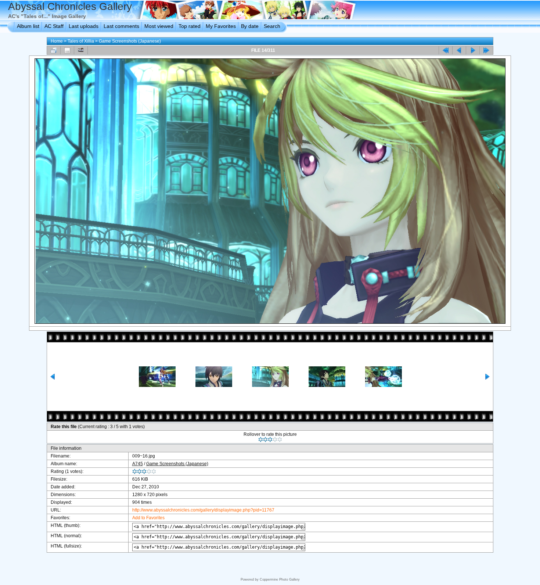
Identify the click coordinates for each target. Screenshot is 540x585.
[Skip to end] (486, 50)
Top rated (190, 26)
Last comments (121, 26)
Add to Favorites (148, 517)
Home (57, 41)
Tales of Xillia (81, 41)
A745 (137, 463)
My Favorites (221, 26)
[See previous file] (459, 50)
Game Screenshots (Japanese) (130, 41)
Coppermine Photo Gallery (280, 579)
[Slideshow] (80, 50)
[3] (270, 439)
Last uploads (83, 26)
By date (250, 26)
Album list (28, 26)
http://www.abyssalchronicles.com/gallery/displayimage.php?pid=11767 (203, 510)
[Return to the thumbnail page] (53, 50)
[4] (275, 439)
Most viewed (158, 26)
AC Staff (54, 26)
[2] (265, 439)
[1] (260, 439)
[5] (279, 439)
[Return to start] (445, 50)
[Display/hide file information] (67, 50)
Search (272, 26)
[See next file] (472, 50)
